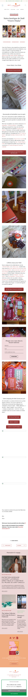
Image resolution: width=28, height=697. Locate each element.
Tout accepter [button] (14, 693)
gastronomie (5, 55)
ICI (25, 523)
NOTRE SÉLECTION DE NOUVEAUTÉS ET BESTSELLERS (14, 152)
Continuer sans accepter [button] (14, 681)
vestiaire (12, 55)
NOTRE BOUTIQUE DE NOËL (14, 70)
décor (22, 55)
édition (16, 55)
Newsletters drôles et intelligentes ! (14, 0)
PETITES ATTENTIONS (14, 417)
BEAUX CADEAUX (14, 422)
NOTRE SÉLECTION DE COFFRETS (14, 289)
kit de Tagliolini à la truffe (15, 268)
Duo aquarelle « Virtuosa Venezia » (16, 276)
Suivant (19, 545)
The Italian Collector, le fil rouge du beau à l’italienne (8, 615)
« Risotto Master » (6, 266)
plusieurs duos (5, 279)
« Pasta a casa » (15, 266)
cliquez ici (18, 686)
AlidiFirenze (14, 5)
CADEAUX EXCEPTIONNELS (14, 426)
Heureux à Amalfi (20, 616)
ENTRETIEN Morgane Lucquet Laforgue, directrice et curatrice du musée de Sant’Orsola (13, 579)
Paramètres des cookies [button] (14, 690)
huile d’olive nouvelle (19, 138)
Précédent (8, 545)
